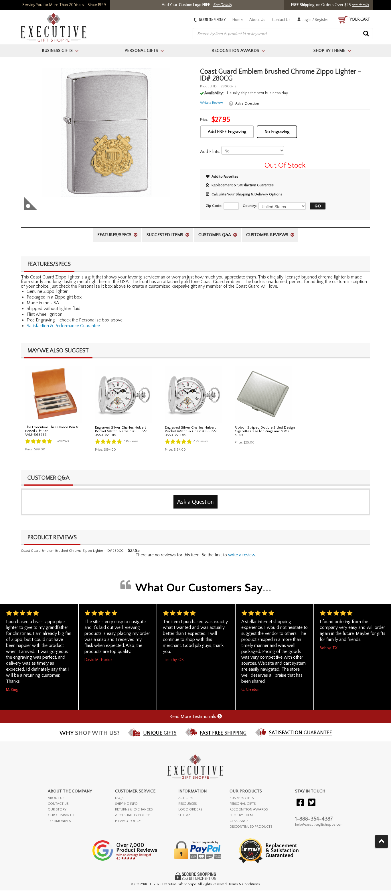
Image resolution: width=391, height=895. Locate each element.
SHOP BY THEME (242, 815)
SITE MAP (185, 815)
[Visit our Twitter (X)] (312, 802)
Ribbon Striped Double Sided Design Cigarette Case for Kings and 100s (265, 429)
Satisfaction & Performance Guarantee (63, 325)
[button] (316, 206)
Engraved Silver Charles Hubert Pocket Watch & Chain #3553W (121, 429)
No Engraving (276, 131)
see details (360, 5)
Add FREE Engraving (227, 131)
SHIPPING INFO (126, 804)
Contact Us (281, 19)
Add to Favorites (225, 176)
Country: (250, 206)
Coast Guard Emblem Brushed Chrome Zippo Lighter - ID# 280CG (72, 551)
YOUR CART (359, 19)
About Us (257, 19)
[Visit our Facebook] (300, 802)
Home (237, 19)
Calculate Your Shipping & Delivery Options (247, 194)
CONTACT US (58, 804)
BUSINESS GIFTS (242, 798)
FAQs (119, 798)
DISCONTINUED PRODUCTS (251, 827)
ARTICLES (185, 798)
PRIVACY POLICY (128, 821)
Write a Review (211, 103)
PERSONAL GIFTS (243, 804)
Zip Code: (214, 206)
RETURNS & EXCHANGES (134, 809)
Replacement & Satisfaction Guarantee (243, 185)
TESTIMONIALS (59, 821)
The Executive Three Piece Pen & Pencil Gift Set (52, 429)
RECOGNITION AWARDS (249, 809)
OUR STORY (57, 809)
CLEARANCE (239, 821)
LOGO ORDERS (190, 809)
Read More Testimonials (193, 716)
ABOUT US (56, 798)
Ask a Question (247, 103)
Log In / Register (315, 19)
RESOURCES (187, 804)
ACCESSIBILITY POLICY (132, 815)
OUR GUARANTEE (61, 815)
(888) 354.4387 (212, 19)
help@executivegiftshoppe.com (319, 825)
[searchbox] (283, 34)
